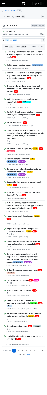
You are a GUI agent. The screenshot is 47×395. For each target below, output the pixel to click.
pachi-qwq (15, 144)
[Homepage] (23, 3)
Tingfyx (14, 81)
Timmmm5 (15, 237)
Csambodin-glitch (17, 126)
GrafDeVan (15, 60)
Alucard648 (15, 68)
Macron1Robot (16, 265)
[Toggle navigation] (3, 3)
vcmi (7, 10)
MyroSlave (15, 224)
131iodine (15, 321)
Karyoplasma (16, 94)
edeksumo (15, 164)
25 (20, 354)
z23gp (14, 198)
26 (24, 354)
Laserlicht (12, 34)
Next (28, 354)
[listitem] (23, 56)
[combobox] (22, 40)
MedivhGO (15, 286)
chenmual (15, 211)
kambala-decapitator (18, 309)
